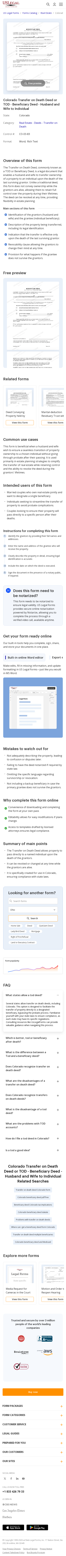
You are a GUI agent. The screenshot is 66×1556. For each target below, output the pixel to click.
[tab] (24, 657)
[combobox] (33, 901)
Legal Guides (10, 1433)
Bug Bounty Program (36, 1552)
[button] (61, 4)
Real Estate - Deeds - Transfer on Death (38, 124)
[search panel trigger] (48, 4)
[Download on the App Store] (13, 1527)
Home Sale (15, 925)
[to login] (54, 4)
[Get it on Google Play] (37, 1527)
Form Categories (13, 1415)
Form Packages (12, 1406)
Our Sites (8, 1461)
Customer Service (14, 1424)
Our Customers (12, 1452)
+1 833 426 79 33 (13, 1491)
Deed (29, 925)
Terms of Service (30, 1548)
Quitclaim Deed (46, 925)
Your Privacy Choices (11, 1548)
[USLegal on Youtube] (23, 1478)
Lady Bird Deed (17, 931)
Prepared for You (14, 1442)
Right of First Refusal (19, 937)
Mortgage (35, 931)
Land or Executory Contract (23, 942)
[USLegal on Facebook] (11, 1478)
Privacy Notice (46, 1548)
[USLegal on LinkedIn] (17, 1478)
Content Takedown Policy (13, 1552)
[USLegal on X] (4, 1478)
